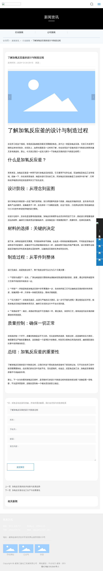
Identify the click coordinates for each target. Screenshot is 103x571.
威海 (58, 563)
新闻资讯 (51, 17)
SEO (64, 563)
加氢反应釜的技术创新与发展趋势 (26, 486)
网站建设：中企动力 (47, 563)
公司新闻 (51, 32)
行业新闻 (19, 32)
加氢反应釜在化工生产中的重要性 (26, 490)
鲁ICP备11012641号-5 (50, 567)
